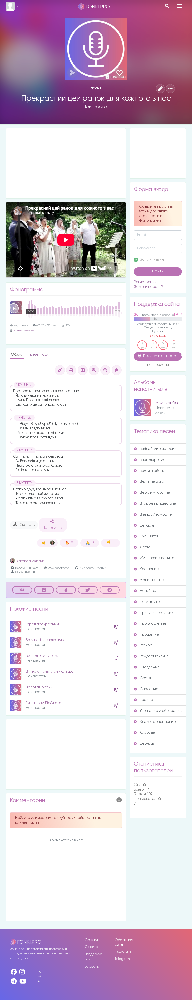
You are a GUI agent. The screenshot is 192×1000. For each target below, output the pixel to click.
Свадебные (150, 667)
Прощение (149, 634)
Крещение (149, 569)
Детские (147, 525)
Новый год (148, 591)
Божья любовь (152, 471)
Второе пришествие (158, 503)
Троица (146, 700)
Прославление (153, 623)
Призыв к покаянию (156, 613)
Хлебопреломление (158, 722)
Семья (145, 678)
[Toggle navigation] (179, 6)
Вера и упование (155, 492)
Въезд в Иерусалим (156, 514)
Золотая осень (39, 687)
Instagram (123, 951)
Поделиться (53, 528)
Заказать (91, 966)
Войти (158, 271)
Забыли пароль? (148, 287)
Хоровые (147, 732)
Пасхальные (151, 602)
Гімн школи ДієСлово (44, 703)
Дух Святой (149, 536)
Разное (146, 645)
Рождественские (154, 656)
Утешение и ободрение (161, 711)
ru (39, 971)
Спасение (149, 689)
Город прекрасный (42, 624)
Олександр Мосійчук (24, 331)
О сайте (91, 947)
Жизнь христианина (157, 558)
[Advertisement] (66, 163)
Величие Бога (152, 481)
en (40, 981)
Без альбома (170, 402)
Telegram (122, 959)
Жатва (145, 547)
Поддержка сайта (93, 956)
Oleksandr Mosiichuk (29, 561)
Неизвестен (96, 106)
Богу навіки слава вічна (46, 640)
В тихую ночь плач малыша (50, 671)
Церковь (147, 743)
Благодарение (153, 460)
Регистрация (145, 282)
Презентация (39, 354)
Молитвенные (152, 580)
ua (40, 976)
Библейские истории (158, 449)
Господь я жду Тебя (42, 656)
